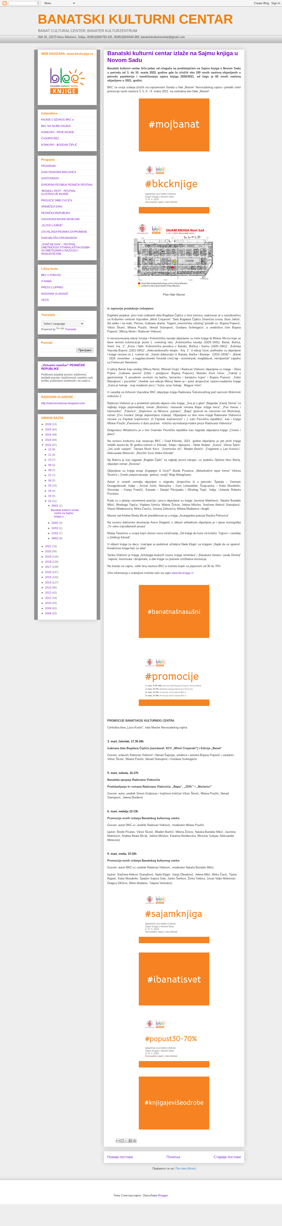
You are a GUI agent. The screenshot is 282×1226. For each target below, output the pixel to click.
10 (50, 459)
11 (50, 454)
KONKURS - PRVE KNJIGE (57, 132)
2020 (48, 551)
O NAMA (46, 281)
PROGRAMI (48, 166)
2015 (48, 577)
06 (50, 480)
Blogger (163, 1195)
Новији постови (120, 1157)
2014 (48, 582)
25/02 (55, 522)
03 (50, 496)
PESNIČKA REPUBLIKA (55, 213)
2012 (48, 592)
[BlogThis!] (122, 1141)
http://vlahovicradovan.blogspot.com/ (63, 403)
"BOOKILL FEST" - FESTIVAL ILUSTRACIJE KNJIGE (58, 192)
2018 (48, 561)
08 (50, 470)
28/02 (55, 505)
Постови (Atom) (185, 1168)
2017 (48, 566)
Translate (70, 329)
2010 (48, 603)
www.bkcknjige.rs (183, 573)
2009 (48, 608)
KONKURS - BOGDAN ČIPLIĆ (59, 144)
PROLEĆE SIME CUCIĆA (56, 200)
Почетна (173, 1157)
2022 (48, 445)
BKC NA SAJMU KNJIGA (56, 126)
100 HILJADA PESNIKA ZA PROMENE (64, 231)
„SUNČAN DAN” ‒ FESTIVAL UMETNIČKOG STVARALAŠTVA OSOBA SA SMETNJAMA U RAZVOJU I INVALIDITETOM (65, 249)
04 (50, 490)
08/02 (55, 538)
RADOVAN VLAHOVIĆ (54, 293)
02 (50, 501)
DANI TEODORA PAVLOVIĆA (58, 172)
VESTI (45, 300)
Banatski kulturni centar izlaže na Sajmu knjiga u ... (65, 513)
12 (50, 449)
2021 (48, 546)
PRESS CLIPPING (52, 287)
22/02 (55, 528)
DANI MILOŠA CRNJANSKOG (59, 238)
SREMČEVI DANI (51, 206)
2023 (48, 439)
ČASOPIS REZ (50, 138)
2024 (48, 434)
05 (50, 485)
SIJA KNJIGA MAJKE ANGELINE (60, 219)
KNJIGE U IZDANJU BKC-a (57, 119)
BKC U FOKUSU (51, 275)
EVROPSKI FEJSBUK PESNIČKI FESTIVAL (67, 184)
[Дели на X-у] (126, 1141)
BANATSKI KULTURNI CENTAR (135, 19)
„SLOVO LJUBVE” (52, 225)
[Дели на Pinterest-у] (134, 1141)
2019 (48, 556)
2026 (48, 424)
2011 (48, 598)
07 (50, 475)
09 (50, 465)
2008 (48, 613)
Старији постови (227, 1157)
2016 (48, 572)
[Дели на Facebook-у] (130, 1141)
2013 (48, 587)
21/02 (55, 533)
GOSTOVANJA (50, 178)
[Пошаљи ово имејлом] (118, 1141)
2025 (48, 429)
